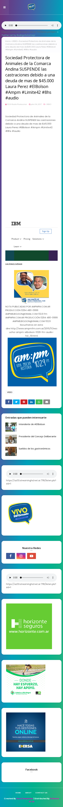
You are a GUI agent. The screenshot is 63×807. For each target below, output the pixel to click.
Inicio (7, 41)
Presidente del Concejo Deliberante (37, 436)
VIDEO (14, 41)
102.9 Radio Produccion (17, 104)
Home (18, 792)
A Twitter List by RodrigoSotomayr (30, 33)
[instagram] (21, 556)
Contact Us (41, 792)
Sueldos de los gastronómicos (34, 448)
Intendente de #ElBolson (32, 424)
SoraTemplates (24, 798)
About (28, 792)
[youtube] (31, 556)
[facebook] (10, 556)
